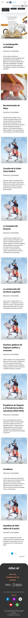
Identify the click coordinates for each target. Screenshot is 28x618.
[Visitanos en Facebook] (7, 599)
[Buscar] (22, 2)
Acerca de (12, 574)
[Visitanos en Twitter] (20, 599)
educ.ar (6, 610)
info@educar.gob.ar (18, 615)
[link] (25, 2)
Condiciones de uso (12, 577)
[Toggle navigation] (1, 0)
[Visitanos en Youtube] (11, 604)
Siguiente (22, 556)
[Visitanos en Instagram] (14, 599)
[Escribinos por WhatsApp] (17, 604)
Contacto (13, 580)
